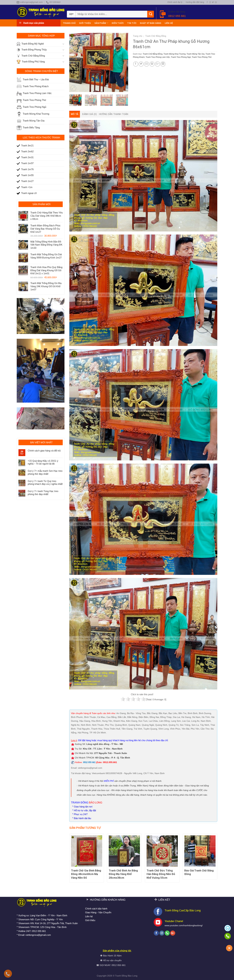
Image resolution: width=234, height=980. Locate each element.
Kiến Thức (118, 23)
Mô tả (74, 114)
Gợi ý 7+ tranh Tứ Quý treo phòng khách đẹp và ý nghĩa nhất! (45, 482)
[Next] (123, 62)
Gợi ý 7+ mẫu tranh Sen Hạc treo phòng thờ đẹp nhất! (45, 472)
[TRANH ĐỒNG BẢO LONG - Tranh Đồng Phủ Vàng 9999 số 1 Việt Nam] (40, 12)
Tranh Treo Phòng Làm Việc (158, 57)
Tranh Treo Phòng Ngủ (181, 57)
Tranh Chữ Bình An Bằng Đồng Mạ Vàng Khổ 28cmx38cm (123, 874)
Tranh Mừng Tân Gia (196, 54)
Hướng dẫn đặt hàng (195, 2)
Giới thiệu (85, 23)
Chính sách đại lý (174, 2)
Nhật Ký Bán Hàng (150, 23)
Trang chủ (69, 23)
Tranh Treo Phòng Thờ (202, 57)
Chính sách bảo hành (96, 908)
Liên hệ (169, 23)
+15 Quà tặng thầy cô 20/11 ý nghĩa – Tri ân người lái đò (43, 462)
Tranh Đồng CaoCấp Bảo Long (183, 910)
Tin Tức (131, 23)
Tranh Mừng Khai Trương (174, 54)
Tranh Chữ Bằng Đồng (155, 36)
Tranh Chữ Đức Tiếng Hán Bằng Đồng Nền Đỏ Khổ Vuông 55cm (161, 874)
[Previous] (74, 62)
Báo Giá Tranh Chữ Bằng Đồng (199, 872)
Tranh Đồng (121, 976)
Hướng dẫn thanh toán (113, 114)
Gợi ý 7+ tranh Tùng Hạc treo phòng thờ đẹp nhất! (43, 492)
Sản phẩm (100, 23)
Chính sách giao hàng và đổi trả (44, 450)
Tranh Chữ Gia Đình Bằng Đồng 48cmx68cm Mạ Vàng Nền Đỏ (86, 874)
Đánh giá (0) (89, 114)
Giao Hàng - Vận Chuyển (98, 912)
